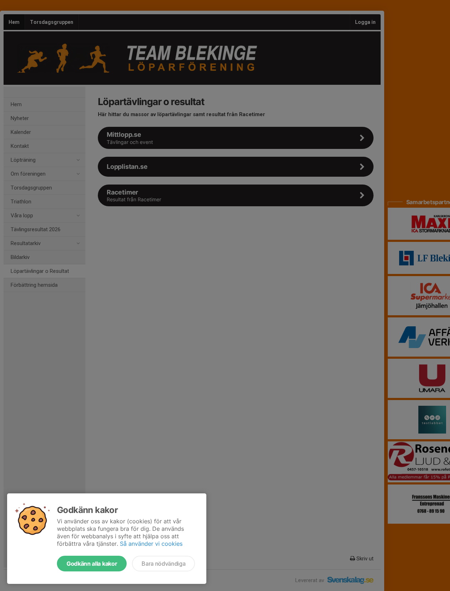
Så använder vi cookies (151, 543)
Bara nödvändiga (163, 563)
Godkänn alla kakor (92, 563)
